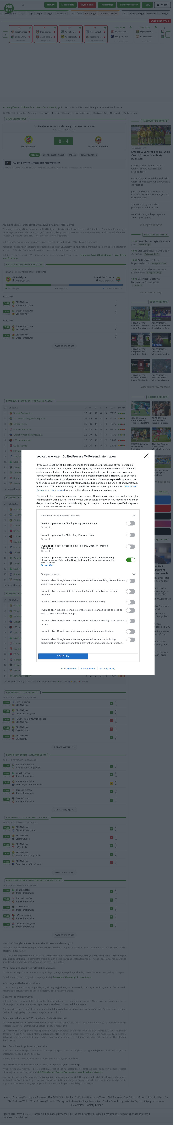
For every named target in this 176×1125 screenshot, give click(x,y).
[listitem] (88, 515)
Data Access (88, 668)
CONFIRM (63, 656)
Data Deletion (68, 668)
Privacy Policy (107, 668)
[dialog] (88, 562)
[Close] (147, 457)
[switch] (130, 523)
